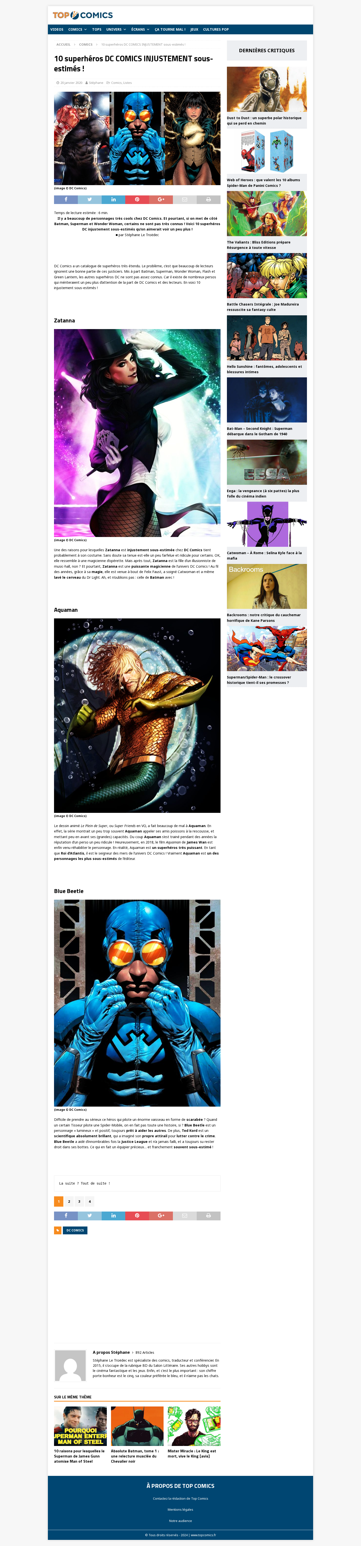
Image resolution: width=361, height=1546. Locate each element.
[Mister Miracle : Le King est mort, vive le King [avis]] (194, 1426)
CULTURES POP (216, 29)
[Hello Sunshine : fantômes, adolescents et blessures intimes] (267, 337)
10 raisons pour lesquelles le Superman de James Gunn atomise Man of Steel (79, 1456)
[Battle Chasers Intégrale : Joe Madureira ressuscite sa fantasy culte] (267, 275)
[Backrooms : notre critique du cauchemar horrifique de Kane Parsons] (267, 586)
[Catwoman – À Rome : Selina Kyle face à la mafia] (267, 524)
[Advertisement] (137, 1292)
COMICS (75, 29)
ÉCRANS (138, 29)
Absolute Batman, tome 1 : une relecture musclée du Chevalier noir (135, 1456)
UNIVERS (114, 29)
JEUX (194, 29)
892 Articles (145, 1352)
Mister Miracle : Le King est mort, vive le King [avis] (192, 1453)
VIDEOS (56, 29)
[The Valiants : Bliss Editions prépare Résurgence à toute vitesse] (267, 213)
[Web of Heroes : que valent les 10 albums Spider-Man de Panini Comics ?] (267, 151)
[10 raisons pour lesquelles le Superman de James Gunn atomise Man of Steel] (80, 1426)
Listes (127, 82)
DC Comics (75, 1230)
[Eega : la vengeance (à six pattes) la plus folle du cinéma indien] (267, 462)
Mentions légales (180, 1509)
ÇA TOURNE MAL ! (170, 29)
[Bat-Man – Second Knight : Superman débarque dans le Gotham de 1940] (267, 399)
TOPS (96, 29)
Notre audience (180, 1521)
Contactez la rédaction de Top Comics (180, 1498)
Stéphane (96, 82)
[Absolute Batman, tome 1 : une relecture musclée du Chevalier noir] (137, 1426)
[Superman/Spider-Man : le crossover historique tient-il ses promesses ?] (267, 648)
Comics (116, 82)
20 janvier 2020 (71, 82)
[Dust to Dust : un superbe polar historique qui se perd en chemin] (267, 89)
